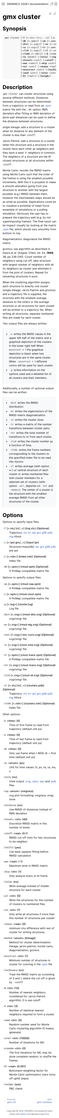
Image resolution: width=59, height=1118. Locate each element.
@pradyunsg (37, 1114)
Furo (47, 1114)
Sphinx (23, 1114)
